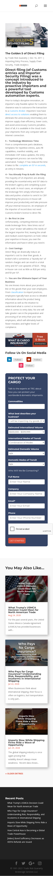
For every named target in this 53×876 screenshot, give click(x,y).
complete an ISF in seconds (32, 165)
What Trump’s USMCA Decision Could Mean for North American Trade (23, 610)
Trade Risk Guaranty (17, 57)
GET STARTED (17, 540)
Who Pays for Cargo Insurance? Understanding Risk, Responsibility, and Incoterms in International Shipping (24, 676)
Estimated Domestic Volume (23, 449)
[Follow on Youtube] (28, 359)
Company (13, 489)
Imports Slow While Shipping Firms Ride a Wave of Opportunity (26, 742)
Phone (11, 513)
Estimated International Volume (25, 427)
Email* (11, 501)
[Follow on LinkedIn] (9, 359)
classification (17, 292)
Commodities (15, 401)
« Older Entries (14, 773)
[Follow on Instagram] (21, 365)
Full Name (13, 476)
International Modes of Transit (24, 438)
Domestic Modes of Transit (22, 460)
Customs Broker (17, 110)
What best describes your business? (22, 415)
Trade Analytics (21, 64)
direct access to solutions (17, 114)
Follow (18, 359)
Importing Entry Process (16, 61)
